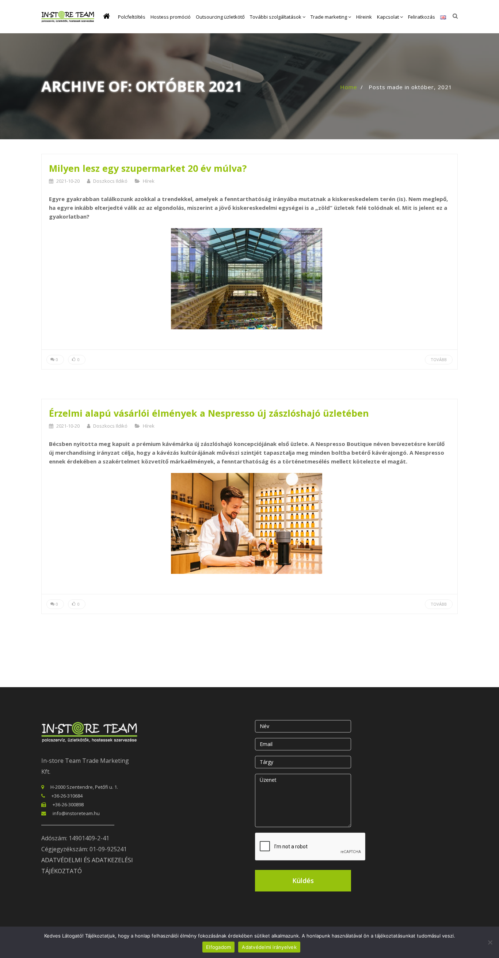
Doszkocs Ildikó (110, 181)
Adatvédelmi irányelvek (269, 947)
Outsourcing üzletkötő (220, 17)
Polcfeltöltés (131, 17)
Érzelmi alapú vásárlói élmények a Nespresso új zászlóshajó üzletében (209, 413)
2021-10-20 (68, 181)
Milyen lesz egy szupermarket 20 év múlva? (148, 168)
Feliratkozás (421, 17)
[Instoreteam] (67, 16)
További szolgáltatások (276, 17)
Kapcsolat (388, 17)
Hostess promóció (171, 17)
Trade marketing (329, 17)
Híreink (364, 17)
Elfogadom (218, 947)
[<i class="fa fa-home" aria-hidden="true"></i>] (108, 17)
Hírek (149, 181)
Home (348, 87)
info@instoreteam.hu (76, 813)
